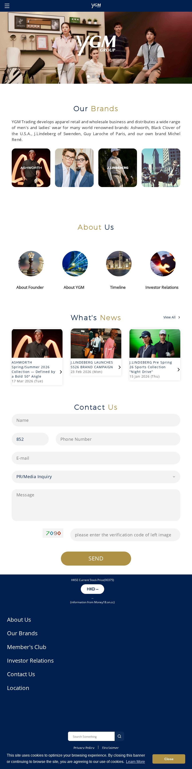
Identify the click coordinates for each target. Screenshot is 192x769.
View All (169, 317)
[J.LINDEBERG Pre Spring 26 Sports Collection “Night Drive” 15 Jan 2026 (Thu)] (153, 326)
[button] (88, 76)
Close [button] (169, 759)
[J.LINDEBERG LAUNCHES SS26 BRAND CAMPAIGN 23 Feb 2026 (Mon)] (96, 326)
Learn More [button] (135, 762)
